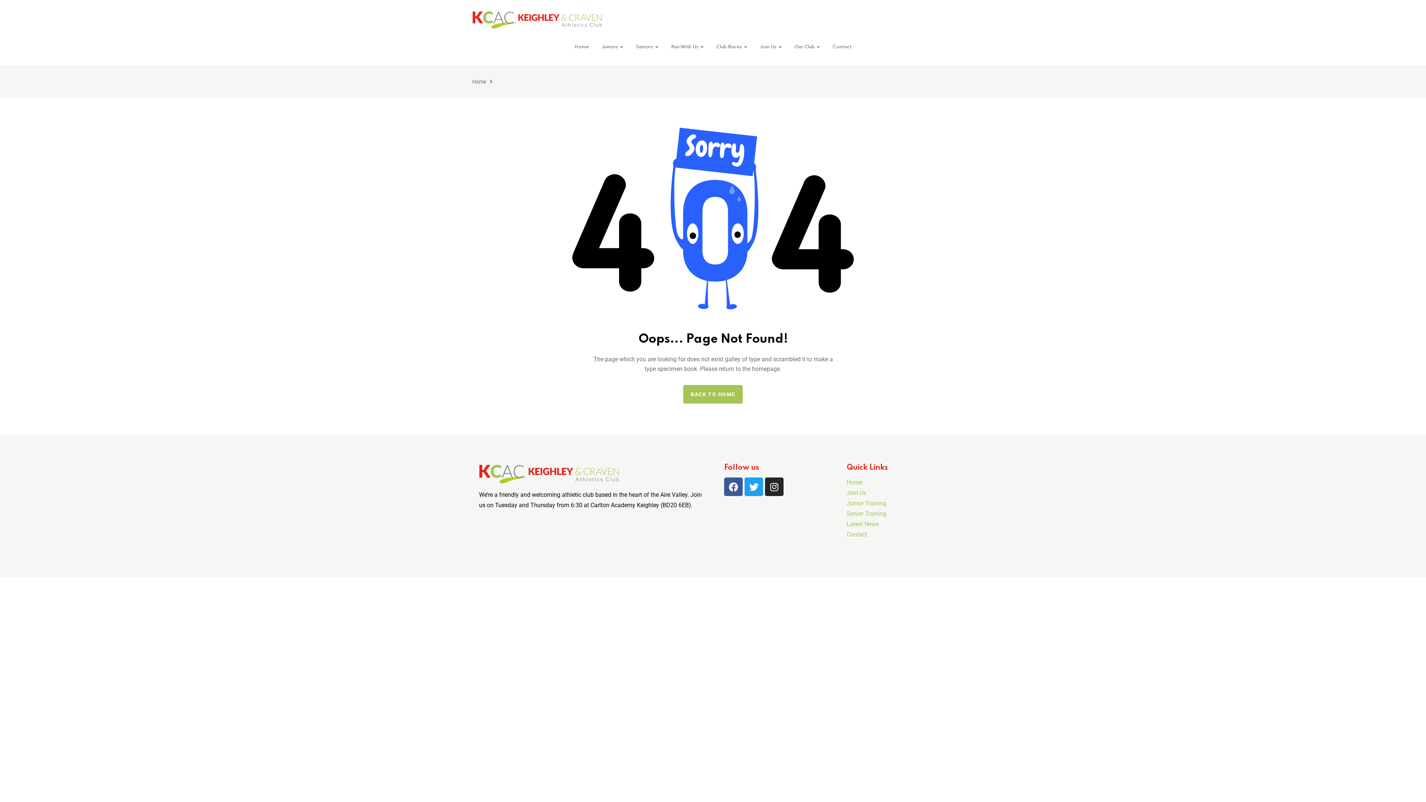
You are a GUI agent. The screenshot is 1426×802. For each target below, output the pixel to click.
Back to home (713, 394)
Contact (842, 47)
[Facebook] (733, 486)
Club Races (729, 47)
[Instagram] (774, 486)
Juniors (610, 47)
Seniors (644, 47)
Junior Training (866, 503)
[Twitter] (754, 486)
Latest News (863, 524)
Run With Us (685, 47)
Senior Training (866, 513)
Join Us (768, 47)
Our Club (804, 47)
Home (581, 47)
